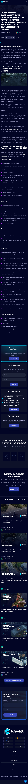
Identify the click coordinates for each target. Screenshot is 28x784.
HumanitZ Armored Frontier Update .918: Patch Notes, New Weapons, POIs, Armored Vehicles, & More (14, 404)
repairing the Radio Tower (13, 129)
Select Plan (14, 358)
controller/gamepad (13, 329)
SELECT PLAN (14, 489)
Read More (14, 409)
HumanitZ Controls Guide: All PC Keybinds (12, 667)
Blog (2, 8)
